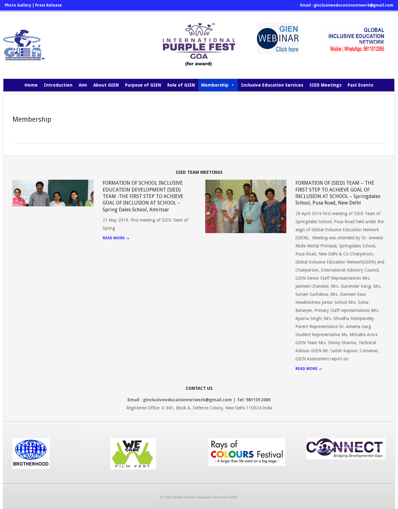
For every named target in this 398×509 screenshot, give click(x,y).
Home (31, 85)
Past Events (360, 85)
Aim (83, 85)
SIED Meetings (325, 85)
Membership (215, 85)
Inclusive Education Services (272, 85)
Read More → (116, 238)
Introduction (58, 85)
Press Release (48, 5)
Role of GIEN (181, 85)
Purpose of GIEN (143, 85)
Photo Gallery (18, 5)
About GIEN (106, 85)
